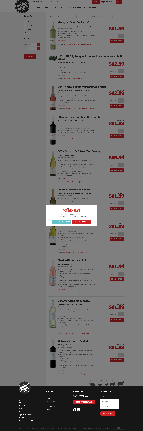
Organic (22, 412)
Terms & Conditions (51, 407)
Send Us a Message (84, 402)
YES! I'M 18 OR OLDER (62, 222)
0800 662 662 (82, 396)
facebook (74, 409)
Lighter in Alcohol (25, 415)
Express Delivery (51, 401)
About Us (48, 396)
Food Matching (50, 404)
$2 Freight (22, 409)
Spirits (21, 400)
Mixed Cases (23, 406)
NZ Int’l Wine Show (26, 421)
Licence (48, 409)
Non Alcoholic (24, 418)
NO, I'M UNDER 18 (81, 222)
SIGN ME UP (107, 413)
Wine (20, 397)
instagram (78, 409)
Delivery (48, 398)
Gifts (20, 403)
